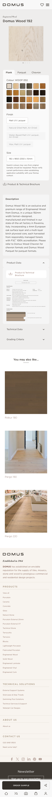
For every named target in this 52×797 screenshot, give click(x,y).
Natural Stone (8, 615)
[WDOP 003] (16, 86)
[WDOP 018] (9, 93)
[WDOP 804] (22, 106)
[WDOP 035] (9, 99)
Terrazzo (6, 637)
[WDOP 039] (16, 99)
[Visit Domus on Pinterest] (34, 759)
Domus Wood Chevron (26, 244)
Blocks (5, 641)
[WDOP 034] (42, 93)
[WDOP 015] (42, 86)
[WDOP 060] (16, 106)
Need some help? (10, 747)
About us (6, 726)
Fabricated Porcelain (11, 650)
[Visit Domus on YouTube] (40, 759)
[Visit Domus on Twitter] (17, 759)
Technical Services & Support (15, 704)
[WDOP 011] (36, 86)
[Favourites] (42, 4)
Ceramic (6, 602)
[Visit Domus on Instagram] (23, 759)
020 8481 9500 (9, 743)
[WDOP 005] (22, 86)
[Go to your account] (45, 793)
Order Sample (21, 785)
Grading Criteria (15, 339)
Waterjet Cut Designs (11, 708)
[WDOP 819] (36, 106)
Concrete (6, 606)
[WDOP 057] (36, 99)
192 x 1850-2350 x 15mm (20, 159)
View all (6, 593)
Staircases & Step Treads (13, 695)
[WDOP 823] (42, 106)
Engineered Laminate (11, 663)
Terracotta (7, 633)
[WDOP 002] (9, 86)
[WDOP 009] (29, 86)
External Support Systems (13, 690)
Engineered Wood (10, 655)
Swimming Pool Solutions (13, 699)
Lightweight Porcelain (12, 646)
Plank (9, 72)
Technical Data (14, 329)
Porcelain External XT (12, 624)
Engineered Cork (10, 672)
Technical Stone (9, 628)
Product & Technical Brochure (23, 184)
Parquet (21, 72)
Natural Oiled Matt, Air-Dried (23, 128)
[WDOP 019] (16, 93)
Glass (5, 611)
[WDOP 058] (42, 99)
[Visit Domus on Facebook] (11, 759)
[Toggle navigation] (47, 5)
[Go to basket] (35, 793)
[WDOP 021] (22, 93)
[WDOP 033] (36, 93)
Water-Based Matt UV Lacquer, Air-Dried (24, 136)
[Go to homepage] (6, 793)
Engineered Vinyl (10, 668)
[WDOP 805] (29, 106)
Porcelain (6, 597)
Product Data (14, 262)
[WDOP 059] (9, 106)
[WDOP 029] (29, 93)
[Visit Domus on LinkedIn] (28, 759)
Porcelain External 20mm (13, 619)
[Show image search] (26, 793)
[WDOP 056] (29, 99)
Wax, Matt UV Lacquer (20, 144)
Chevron (36, 72)
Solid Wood (7, 659)
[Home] (13, 5)
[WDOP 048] (22, 99)
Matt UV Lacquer (17, 120)
